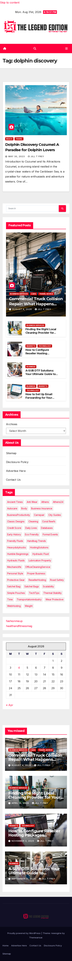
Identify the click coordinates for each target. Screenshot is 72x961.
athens (45, 501)
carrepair (39, 515)
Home (6, 945)
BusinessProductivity (18, 515)
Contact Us (13, 479)
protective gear (16, 579)
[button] (34, 48)
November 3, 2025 (23, 841)
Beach (9, 139)
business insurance (41, 508)
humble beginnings (17, 553)
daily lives (31, 527)
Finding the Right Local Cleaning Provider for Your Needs (40, 333)
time (10, 599)
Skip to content (9, 2)
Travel (19, 139)
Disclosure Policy (17, 462)
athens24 (58, 501)
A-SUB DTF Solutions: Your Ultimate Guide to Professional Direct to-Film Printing (40, 375)
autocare (12, 508)
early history (14, 534)
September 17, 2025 (24, 879)
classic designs (15, 521)
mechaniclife (14, 567)
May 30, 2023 (16, 156)
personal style (15, 573)
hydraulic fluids (16, 560)
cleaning (33, 521)
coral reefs (48, 521)
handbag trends (36, 541)
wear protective (54, 599)
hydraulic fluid (40, 553)
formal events (50, 534)
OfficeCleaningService (37, 567)
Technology (45, 346)
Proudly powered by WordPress (24, 933)
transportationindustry (29, 599)
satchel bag (13, 586)
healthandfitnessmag (19, 626)
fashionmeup (14, 621)
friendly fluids (15, 541)
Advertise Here (16, 470)
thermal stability (52, 593)
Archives (11, 424)
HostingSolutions (39, 547)
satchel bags (31, 586)
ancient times (15, 501)
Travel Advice (46, 294)
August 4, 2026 (22, 309)
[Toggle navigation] (66, 48)
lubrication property (40, 560)
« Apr (9, 705)
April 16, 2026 (21, 803)
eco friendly (32, 534)
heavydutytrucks (16, 547)
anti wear (32, 501)
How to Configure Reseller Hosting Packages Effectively (39, 353)
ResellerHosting (37, 579)
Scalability (48, 586)
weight (28, 605)
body (24, 508)
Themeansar (35, 937)
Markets (30, 346)
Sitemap (11, 453)
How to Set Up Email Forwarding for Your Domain (38, 398)
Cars (33, 294)
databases (47, 527)
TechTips (34, 593)
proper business (36, 573)
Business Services (19, 294)
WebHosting (14, 605)
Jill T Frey (37, 156)
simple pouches (16, 593)
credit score (14, 527)
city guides (54, 515)
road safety (57, 579)
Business (30, 367)
